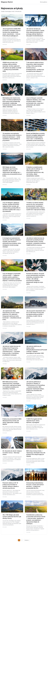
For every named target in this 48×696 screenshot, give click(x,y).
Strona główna (43, 2)
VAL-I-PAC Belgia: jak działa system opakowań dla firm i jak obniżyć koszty (12, 516)
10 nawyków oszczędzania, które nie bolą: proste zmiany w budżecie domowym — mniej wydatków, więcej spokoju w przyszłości (12, 137)
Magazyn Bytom (7, 2)
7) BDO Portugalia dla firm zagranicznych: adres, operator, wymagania (34, 420)
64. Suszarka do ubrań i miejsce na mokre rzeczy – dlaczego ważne (12, 452)
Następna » (27, 540)
